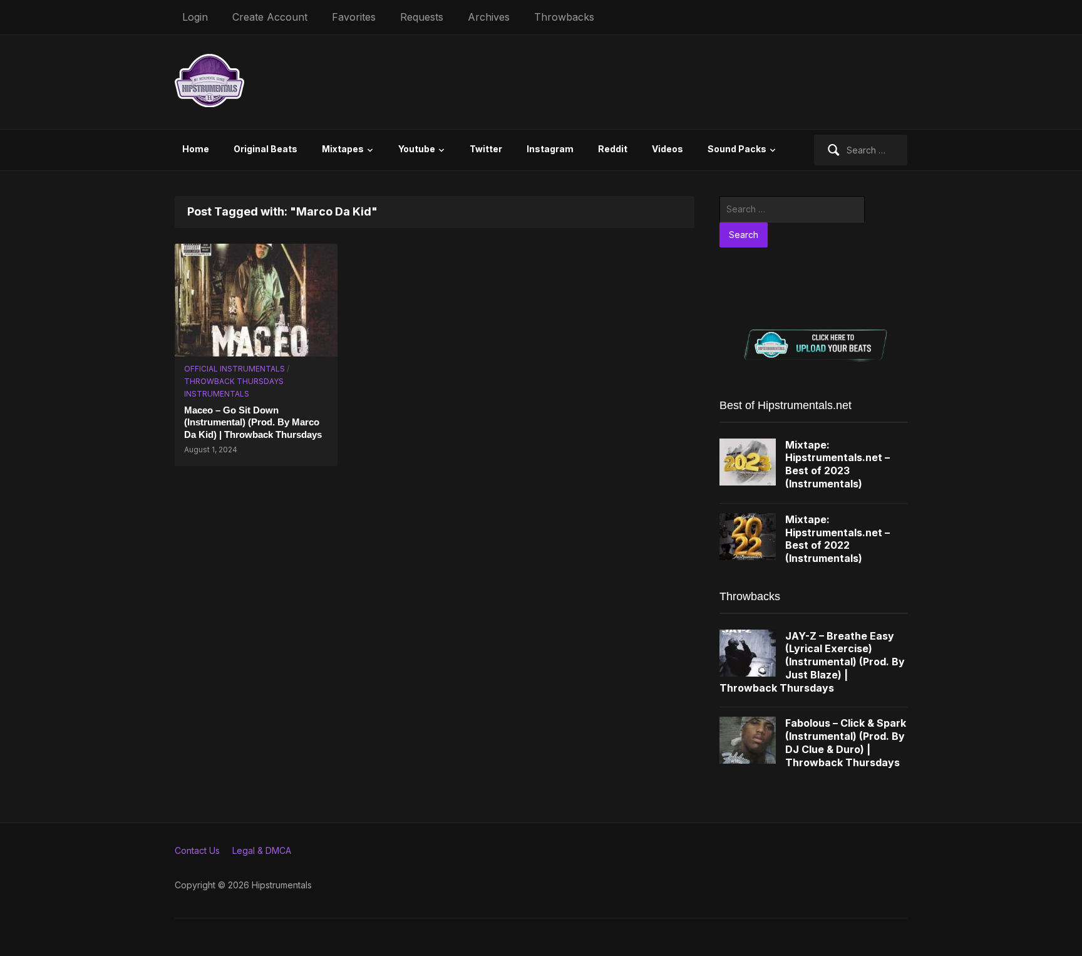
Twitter (486, 148)
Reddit (612, 148)
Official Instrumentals (234, 368)
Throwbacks (564, 17)
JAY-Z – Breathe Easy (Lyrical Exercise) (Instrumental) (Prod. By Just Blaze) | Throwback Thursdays (812, 662)
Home (195, 148)
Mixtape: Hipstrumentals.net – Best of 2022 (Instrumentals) (837, 538)
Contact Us (197, 850)
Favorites (354, 17)
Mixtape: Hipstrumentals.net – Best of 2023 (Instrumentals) (837, 464)
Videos (667, 148)
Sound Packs (737, 148)
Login (195, 17)
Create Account (269, 17)
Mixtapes (343, 148)
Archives (489, 17)
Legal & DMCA (261, 850)
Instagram (550, 148)
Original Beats (265, 148)
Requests (421, 17)
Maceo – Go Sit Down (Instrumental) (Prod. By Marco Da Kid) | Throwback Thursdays (253, 422)
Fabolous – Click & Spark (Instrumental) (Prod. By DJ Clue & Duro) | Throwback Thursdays (845, 742)
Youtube (416, 148)
